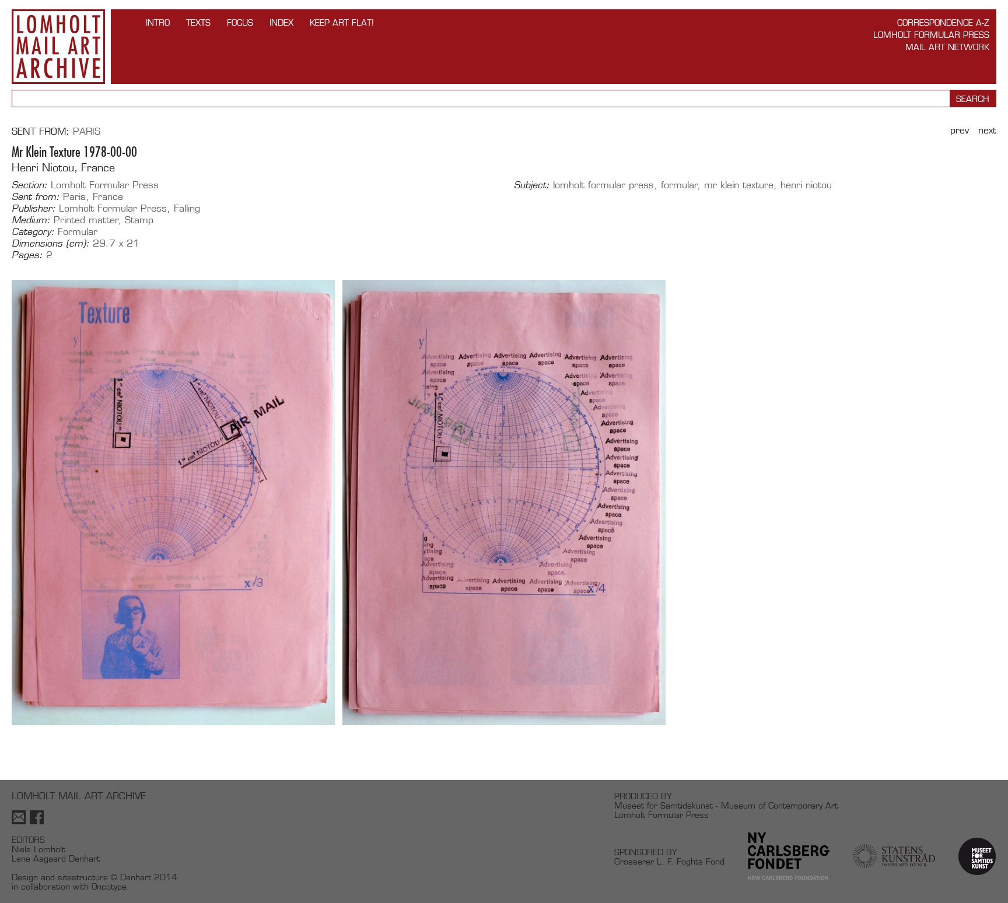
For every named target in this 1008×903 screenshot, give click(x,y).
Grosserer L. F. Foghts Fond (669, 861)
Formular (77, 231)
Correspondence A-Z (943, 22)
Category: (33, 232)
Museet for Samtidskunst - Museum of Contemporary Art (726, 805)
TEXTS (198, 22)
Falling (187, 208)
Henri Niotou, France (63, 167)
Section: (29, 185)
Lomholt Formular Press (931, 35)
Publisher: (33, 209)
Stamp (139, 220)
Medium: (31, 220)
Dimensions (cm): (50, 244)
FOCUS (240, 22)
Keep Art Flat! (342, 22)
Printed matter (86, 220)
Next (987, 130)
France (108, 196)
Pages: (27, 255)
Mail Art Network (947, 47)
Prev (959, 130)
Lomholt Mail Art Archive (58, 46)
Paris (86, 131)
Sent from (39, 131)
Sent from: (36, 197)
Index (281, 22)
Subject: (532, 185)
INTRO (158, 22)
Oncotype (109, 886)
